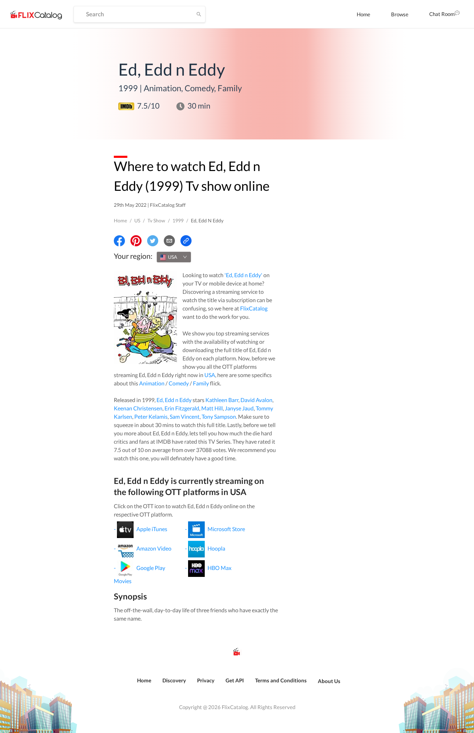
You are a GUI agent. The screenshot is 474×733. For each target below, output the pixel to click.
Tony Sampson (219, 416)
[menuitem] (363, 14)
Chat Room (442, 14)
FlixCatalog (254, 308)
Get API (235, 680)
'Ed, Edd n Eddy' (243, 275)
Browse (399, 14)
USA (209, 375)
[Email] (169, 240)
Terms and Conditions (281, 680)
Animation (151, 383)
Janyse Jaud (239, 408)
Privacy (205, 680)
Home (363, 14)
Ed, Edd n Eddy (174, 400)
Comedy (179, 383)
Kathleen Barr (221, 400)
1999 (178, 220)
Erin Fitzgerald (181, 408)
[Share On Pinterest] (136, 240)
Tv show (156, 220)
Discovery (174, 680)
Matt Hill (212, 408)
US (137, 220)
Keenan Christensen (138, 408)
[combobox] (173, 257)
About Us (329, 681)
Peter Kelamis (151, 416)
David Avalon (256, 400)
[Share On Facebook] (119, 240)
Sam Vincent (185, 416)
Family (201, 383)
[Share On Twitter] (152, 240)
